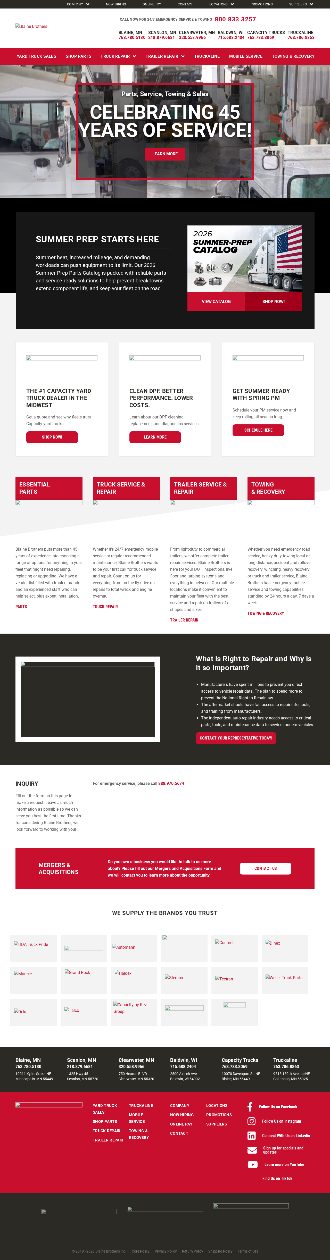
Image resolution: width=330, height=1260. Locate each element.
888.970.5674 (171, 783)
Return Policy (192, 1251)
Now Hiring (116, 4)
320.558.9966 (192, 37)
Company (75, 4)
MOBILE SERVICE (245, 56)
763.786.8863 (301, 37)
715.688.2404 (231, 37)
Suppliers (298, 4)
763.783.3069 (260, 37)
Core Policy (141, 1251)
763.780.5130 (132, 37)
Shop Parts (78, 56)
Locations (218, 4)
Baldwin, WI (231, 32)
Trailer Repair (162, 56)
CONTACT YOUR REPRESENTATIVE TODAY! (236, 738)
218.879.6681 (161, 37)
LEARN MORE (165, 154)
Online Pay (152, 4)
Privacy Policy (166, 1251)
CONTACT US (265, 868)
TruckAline (207, 56)
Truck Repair (115, 56)
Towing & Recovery (293, 56)
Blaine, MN (130, 32)
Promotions (262, 4)
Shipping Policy (220, 1251)
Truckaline (300, 32)
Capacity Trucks (266, 32)
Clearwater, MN (197, 32)
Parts (21, 606)
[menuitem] (79, 4)
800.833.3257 (235, 19)
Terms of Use (248, 1251)
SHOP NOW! (273, 301)
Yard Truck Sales (36, 56)
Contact (185, 4)
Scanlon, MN (162, 32)
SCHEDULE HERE (258, 430)
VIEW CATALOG (216, 301)
